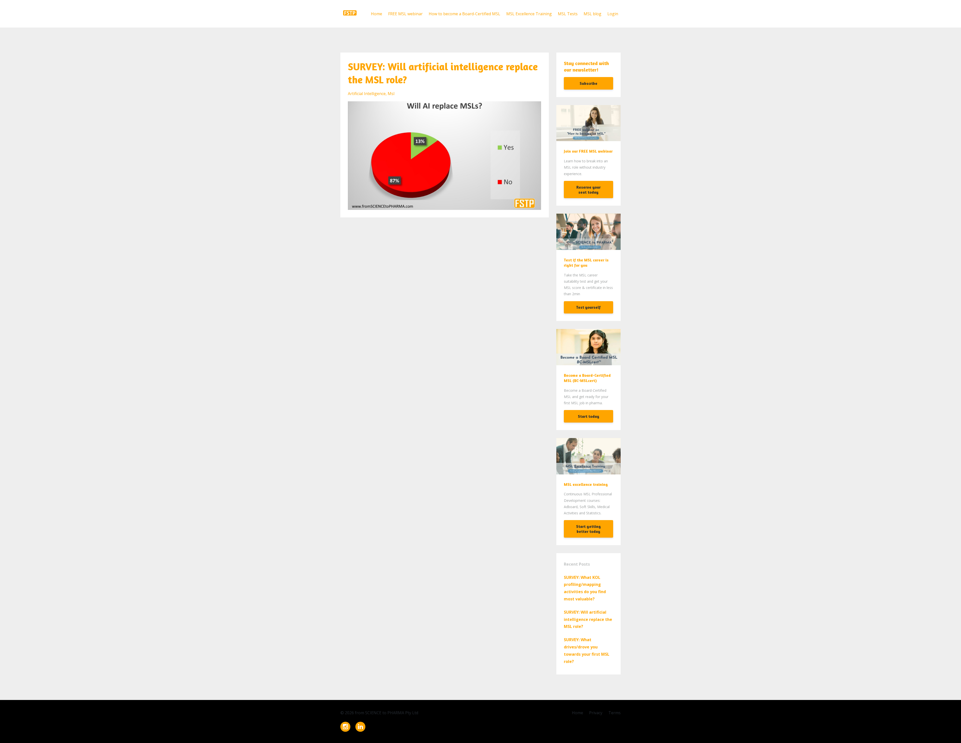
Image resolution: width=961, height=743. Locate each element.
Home (376, 14)
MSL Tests (568, 14)
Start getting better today (588, 529)
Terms (614, 712)
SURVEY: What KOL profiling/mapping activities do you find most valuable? (585, 588)
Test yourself (588, 307)
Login (612, 14)
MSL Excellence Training (529, 14)
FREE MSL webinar (405, 14)
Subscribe (588, 83)
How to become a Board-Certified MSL (464, 14)
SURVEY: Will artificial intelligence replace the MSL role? (588, 619)
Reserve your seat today (588, 190)
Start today (588, 416)
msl (391, 93)
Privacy (595, 712)
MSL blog (592, 14)
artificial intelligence (367, 93)
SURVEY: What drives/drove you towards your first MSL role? (586, 650)
